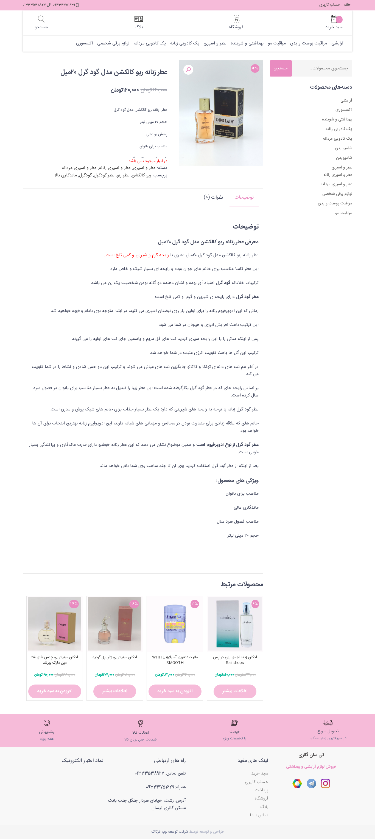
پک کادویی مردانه (150, 43)
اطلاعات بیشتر (235, 691)
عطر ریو (123, 175)
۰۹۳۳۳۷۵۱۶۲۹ (64, 5)
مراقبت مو (277, 43)
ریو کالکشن (141, 175)
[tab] (244, 197)
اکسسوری (84, 43)
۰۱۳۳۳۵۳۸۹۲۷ (34, 5)
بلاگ (264, 807)
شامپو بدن (343, 148)
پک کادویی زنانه (184, 43)
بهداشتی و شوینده (247, 43)
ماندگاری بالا (66, 175)
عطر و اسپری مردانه (79, 168)
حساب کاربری (329, 5)
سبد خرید (259, 773)
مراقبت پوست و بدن (308, 43)
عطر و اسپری (215, 43)
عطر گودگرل (104, 175)
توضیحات (244, 197)
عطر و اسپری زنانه (115, 168)
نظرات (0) (213, 197)
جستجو (280, 68)
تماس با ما (259, 815)
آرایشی (337, 43)
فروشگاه (261, 798)
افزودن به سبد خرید (175, 691)
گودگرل (85, 175)
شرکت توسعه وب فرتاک (170, 832)
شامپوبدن (344, 157)
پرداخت (261, 790)
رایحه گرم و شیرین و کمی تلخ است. (137, 255)
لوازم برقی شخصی (113, 43)
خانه (347, 5)
